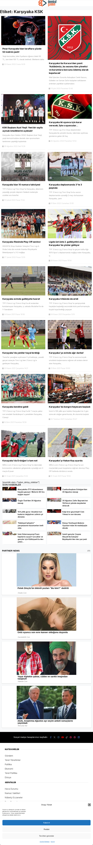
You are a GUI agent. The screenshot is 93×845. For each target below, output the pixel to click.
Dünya (8, 777)
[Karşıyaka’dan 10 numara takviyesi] (23, 180)
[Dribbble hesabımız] (75, 737)
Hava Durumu (11, 789)
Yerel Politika (11, 773)
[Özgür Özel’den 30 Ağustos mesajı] (9, 501)
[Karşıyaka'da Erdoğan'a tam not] (23, 456)
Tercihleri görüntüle (46, 836)
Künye (53, 841)
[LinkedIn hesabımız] (79, 737)
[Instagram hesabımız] (58, 737)
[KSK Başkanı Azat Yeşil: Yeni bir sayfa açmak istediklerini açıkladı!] (23, 123)
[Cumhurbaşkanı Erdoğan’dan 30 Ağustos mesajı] (54, 489)
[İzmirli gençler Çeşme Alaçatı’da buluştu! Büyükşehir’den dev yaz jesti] (54, 534)
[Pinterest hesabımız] (71, 737)
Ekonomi (9, 769)
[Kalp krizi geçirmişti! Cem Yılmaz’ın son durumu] (54, 512)
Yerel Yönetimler (13, 760)
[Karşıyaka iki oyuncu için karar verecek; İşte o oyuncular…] (70, 118)
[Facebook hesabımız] (50, 737)
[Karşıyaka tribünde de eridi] (70, 295)
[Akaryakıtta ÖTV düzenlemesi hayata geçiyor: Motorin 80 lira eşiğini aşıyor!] (9, 489)
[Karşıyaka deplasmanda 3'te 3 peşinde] (70, 180)
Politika (8, 764)
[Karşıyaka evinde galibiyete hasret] (23, 295)
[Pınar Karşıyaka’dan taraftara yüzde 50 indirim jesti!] (23, 44)
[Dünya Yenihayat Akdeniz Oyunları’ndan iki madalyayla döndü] (54, 523)
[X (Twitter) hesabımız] (54, 737)
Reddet (46, 829)
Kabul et (46, 823)
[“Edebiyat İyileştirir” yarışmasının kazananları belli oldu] (9, 523)
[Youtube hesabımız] (62, 737)
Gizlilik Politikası (45, 841)
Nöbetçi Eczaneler (14, 797)
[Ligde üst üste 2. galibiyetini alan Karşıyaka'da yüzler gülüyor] (70, 237)
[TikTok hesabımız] (67, 737)
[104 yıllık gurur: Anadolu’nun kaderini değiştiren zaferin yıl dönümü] (9, 512)
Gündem (9, 756)
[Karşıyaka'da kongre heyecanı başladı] (70, 402)
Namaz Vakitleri (12, 793)
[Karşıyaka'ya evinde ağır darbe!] (70, 348)
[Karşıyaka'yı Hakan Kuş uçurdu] (70, 456)
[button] (89, 805)
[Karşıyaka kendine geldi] (23, 402)
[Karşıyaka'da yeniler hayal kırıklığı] (23, 348)
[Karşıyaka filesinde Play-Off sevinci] (23, 237)
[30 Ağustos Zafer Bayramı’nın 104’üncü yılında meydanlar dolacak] (54, 501)
